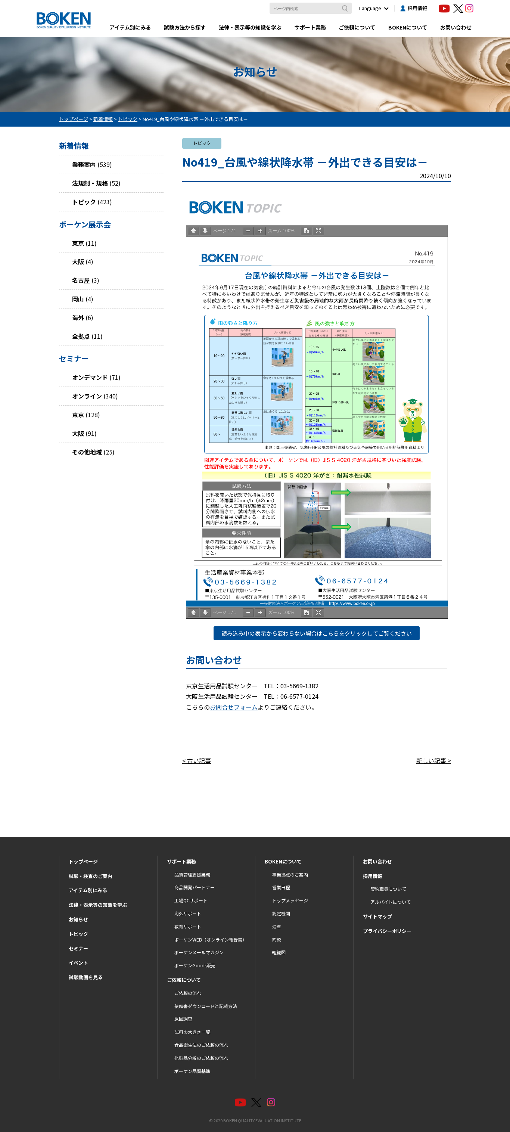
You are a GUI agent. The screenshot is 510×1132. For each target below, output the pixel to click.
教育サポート (187, 926)
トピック (84, 201)
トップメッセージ (290, 900)
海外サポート (187, 913)
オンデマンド (90, 377)
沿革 (276, 926)
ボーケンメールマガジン (199, 952)
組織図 (279, 952)
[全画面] (318, 231)
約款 (276, 939)
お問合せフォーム (234, 707)
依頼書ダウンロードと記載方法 (205, 1006)
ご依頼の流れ (187, 993)
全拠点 (81, 336)
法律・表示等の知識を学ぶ (250, 27)
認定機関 (281, 913)
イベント (78, 962)
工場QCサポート (191, 900)
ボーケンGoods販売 (194, 965)
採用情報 (417, 8)
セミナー (78, 948)
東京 (78, 243)
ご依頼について (357, 27)
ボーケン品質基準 (192, 1071)
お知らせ (78, 919)
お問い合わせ (456, 27)
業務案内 (84, 164)
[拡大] (260, 231)
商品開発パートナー (194, 887)
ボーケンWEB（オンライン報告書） (210, 939)
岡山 (78, 298)
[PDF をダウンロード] (306, 231)
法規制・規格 (90, 183)
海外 (78, 317)
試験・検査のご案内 (90, 876)
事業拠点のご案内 (290, 874)
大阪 (78, 261)
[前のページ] (193, 231)
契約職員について (388, 889)
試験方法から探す (185, 27)
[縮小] (248, 231)
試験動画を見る (86, 977)
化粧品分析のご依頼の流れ (201, 1058)
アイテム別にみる (130, 27)
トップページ (83, 861)
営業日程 (281, 887)
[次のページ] (205, 231)
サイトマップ (377, 916)
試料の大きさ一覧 (192, 1032)
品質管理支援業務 (192, 874)
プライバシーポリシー (387, 930)
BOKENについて (407, 27)
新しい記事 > (433, 760)
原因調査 (183, 1018)
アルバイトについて (390, 902)
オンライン (87, 395)
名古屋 (81, 280)
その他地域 (87, 451)
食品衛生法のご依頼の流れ (201, 1045)
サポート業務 (310, 27)
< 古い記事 (196, 760)
